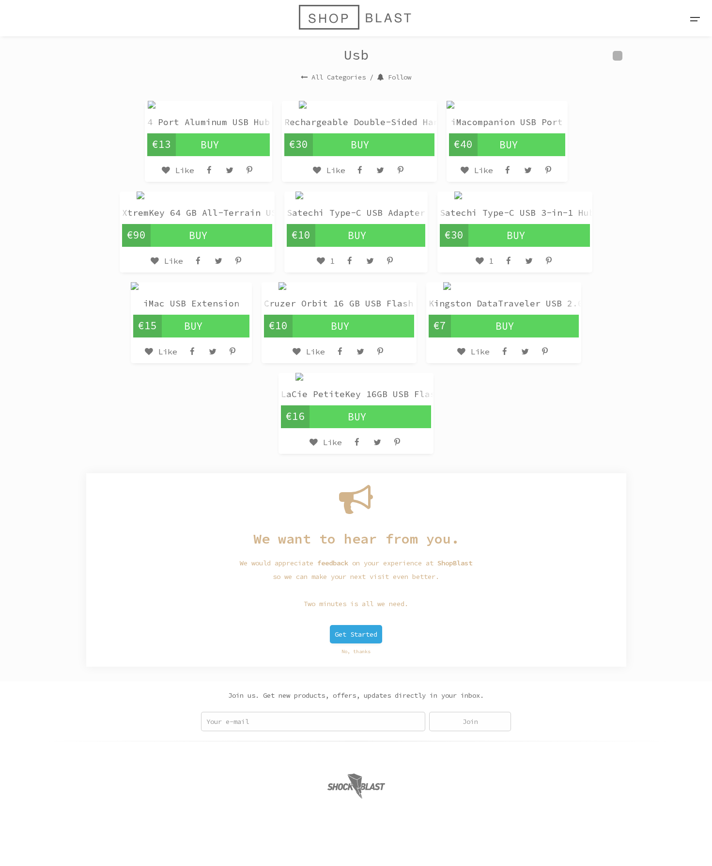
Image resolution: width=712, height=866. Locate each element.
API (339, 847)
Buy (210, 144)
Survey (366, 847)
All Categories (338, 77)
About (271, 847)
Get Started (356, 634)
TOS (318, 847)
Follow (399, 77)
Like (182, 170)
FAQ (297, 847)
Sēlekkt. (434, 847)
